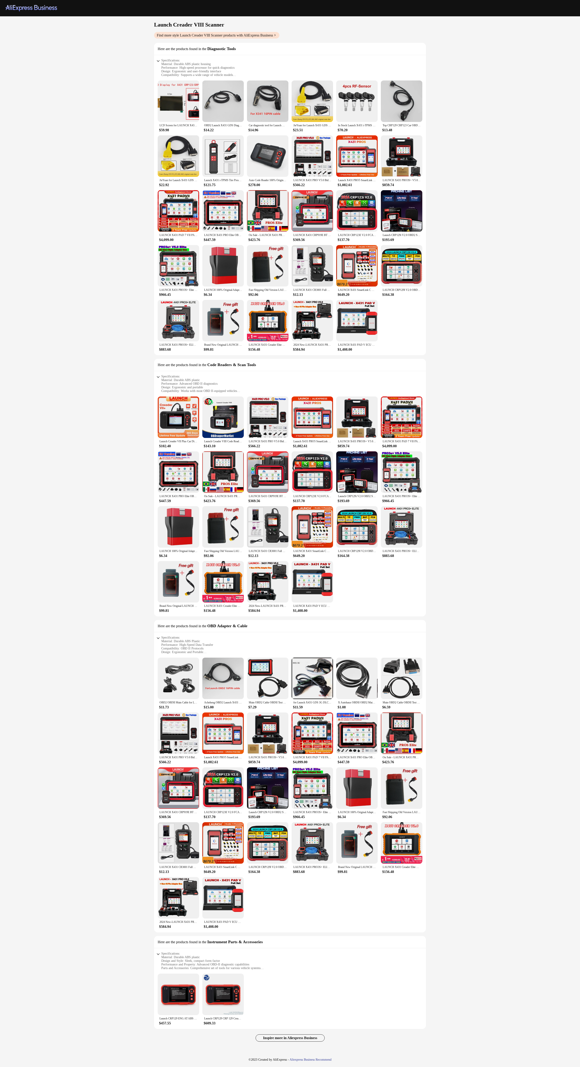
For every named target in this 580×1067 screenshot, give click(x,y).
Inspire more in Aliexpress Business (290, 1038)
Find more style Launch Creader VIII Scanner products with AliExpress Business (215, 35)
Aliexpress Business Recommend (310, 1059)
